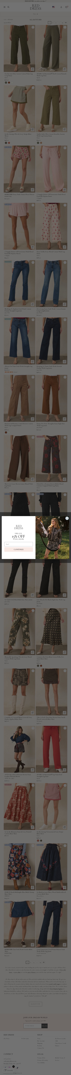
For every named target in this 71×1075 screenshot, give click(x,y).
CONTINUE (18, 549)
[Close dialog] (67, 518)
